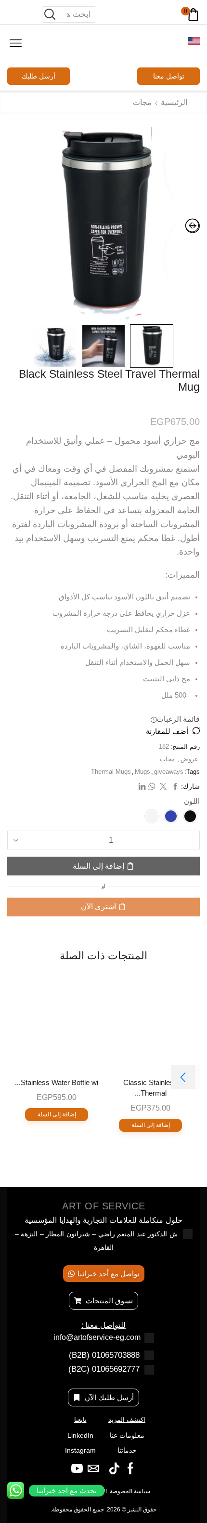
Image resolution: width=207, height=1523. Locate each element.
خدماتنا (127, 1450)
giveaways (168, 771)
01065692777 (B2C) (104, 1369)
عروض (189, 759)
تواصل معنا (168, 76)
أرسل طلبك (38, 76)
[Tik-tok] (114, 1468)
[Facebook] (130, 1468)
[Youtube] (77, 1468)
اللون (192, 801)
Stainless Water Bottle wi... (56, 1082)
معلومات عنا (127, 1435)
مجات (142, 102)
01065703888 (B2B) (104, 1355)
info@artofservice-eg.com (97, 1337)
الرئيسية (174, 102)
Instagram (80, 1450)
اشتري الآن (98, 906)
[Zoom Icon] (103, 223)
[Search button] (50, 14)
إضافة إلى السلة (98, 866)
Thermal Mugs (111, 771)
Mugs (142, 771)
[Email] (93, 1468)
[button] (183, 1077)
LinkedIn (80, 1435)
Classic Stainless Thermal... (150, 1088)
